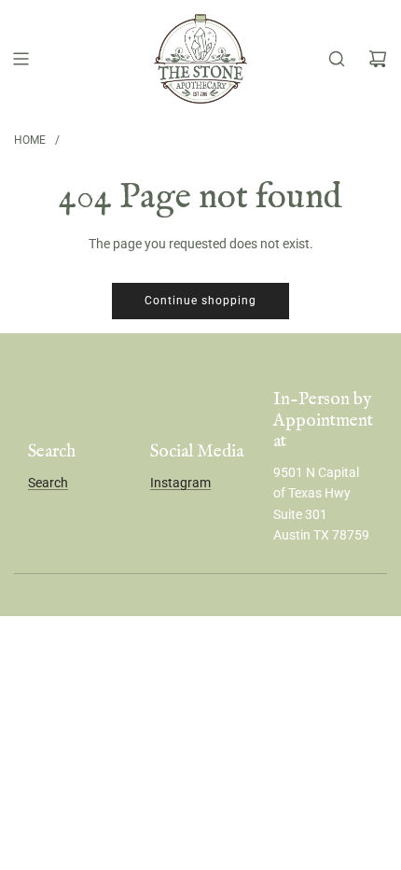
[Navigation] (20, 58)
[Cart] (377, 58)
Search (48, 482)
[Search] (336, 58)
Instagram (180, 482)
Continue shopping (200, 300)
